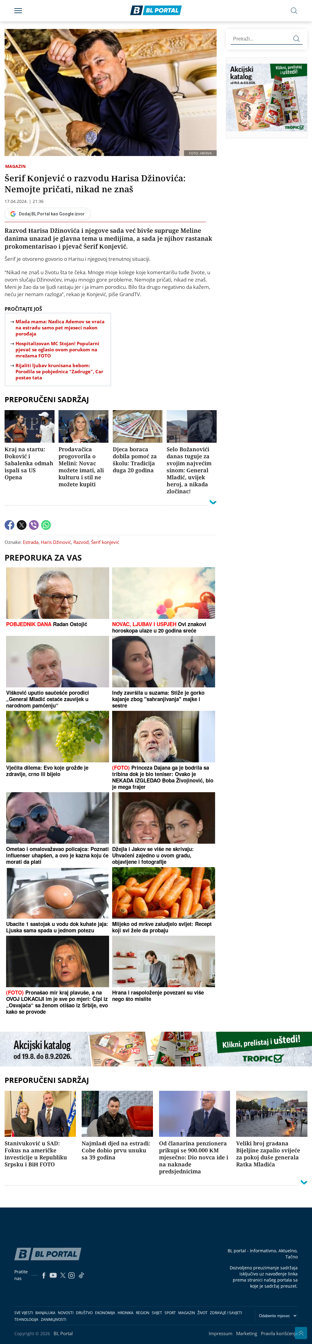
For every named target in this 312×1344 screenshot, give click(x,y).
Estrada (30, 542)
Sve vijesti (23, 1312)
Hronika (125, 1312)
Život (202, 1312)
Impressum (220, 1333)
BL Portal (63, 1333)
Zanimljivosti (53, 1319)
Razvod (81, 542)
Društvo (84, 1312)
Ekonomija (105, 1312)
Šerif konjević (105, 542)
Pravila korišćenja (279, 1333)
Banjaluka (45, 1312)
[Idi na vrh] (301, 1333)
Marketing (246, 1333)
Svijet (157, 1312)
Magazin (15, 166)
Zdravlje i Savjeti (226, 1312)
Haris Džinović (56, 542)
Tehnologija (26, 1319)
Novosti (65, 1312)
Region (142, 1312)
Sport (170, 1312)
